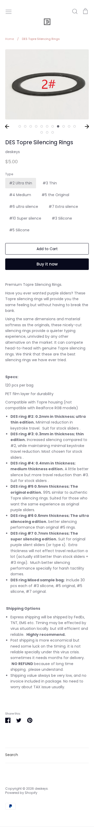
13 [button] (47, 132)
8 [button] (58, 126)
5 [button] (41, 126)
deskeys (12, 151)
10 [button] (69, 126)
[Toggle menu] (8, 11)
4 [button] (36, 126)
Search (11, 754)
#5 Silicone (19, 230)
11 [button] (74, 126)
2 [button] (25, 126)
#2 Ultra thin (20, 183)
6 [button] (47, 126)
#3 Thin (50, 183)
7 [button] (52, 126)
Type (9, 174)
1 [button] (20, 126)
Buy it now (47, 264)
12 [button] (41, 132)
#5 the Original (55, 194)
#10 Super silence (25, 218)
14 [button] (52, 132)
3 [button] (31, 126)
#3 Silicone (62, 218)
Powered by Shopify (21, 792)
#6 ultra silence (23, 206)
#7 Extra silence (63, 206)
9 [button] (63, 126)
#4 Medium (20, 194)
